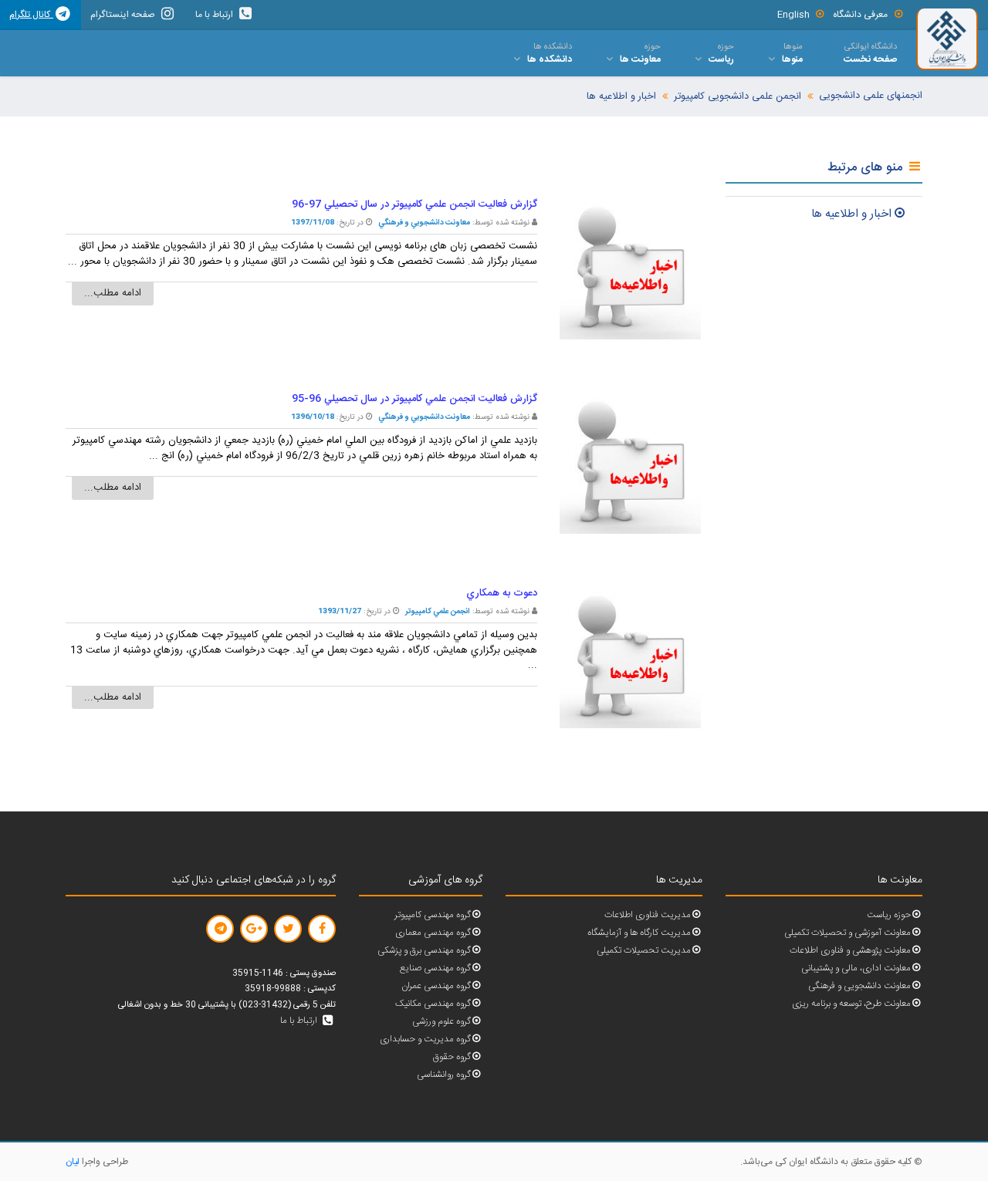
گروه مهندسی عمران (436, 986)
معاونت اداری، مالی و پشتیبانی (856, 968)
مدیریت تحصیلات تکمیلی (644, 950)
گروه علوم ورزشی (441, 1021)
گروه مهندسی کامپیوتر (432, 915)
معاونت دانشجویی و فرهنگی (859, 986)
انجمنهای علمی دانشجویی (870, 96)
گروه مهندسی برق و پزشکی (424, 950)
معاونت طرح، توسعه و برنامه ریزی (851, 1004)
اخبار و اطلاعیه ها (621, 97)
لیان (73, 1161)
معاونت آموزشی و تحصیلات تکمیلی (847, 933)
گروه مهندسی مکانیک (433, 1004)
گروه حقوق (452, 1057)
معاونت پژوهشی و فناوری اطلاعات (850, 950)
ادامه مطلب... (112, 293)
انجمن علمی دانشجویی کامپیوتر (737, 97)
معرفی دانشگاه (860, 14)
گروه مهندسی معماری (433, 933)
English (793, 14)
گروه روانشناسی (444, 1075)
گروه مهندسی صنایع (435, 968)
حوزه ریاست (889, 915)
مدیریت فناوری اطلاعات (647, 915)
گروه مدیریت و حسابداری (425, 1039)
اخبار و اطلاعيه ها (851, 214)
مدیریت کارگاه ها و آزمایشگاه (639, 933)
